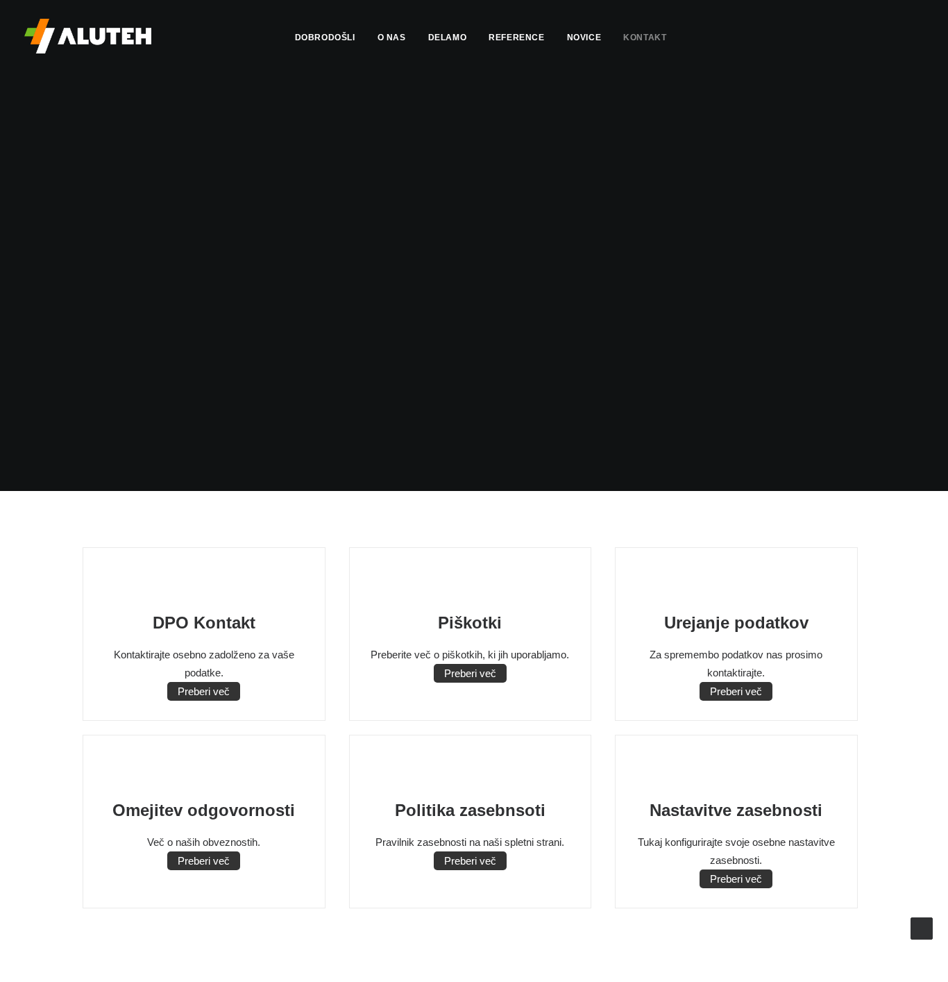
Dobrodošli (325, 37)
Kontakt (644, 37)
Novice (584, 37)
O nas (392, 37)
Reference (516, 37)
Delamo (447, 37)
